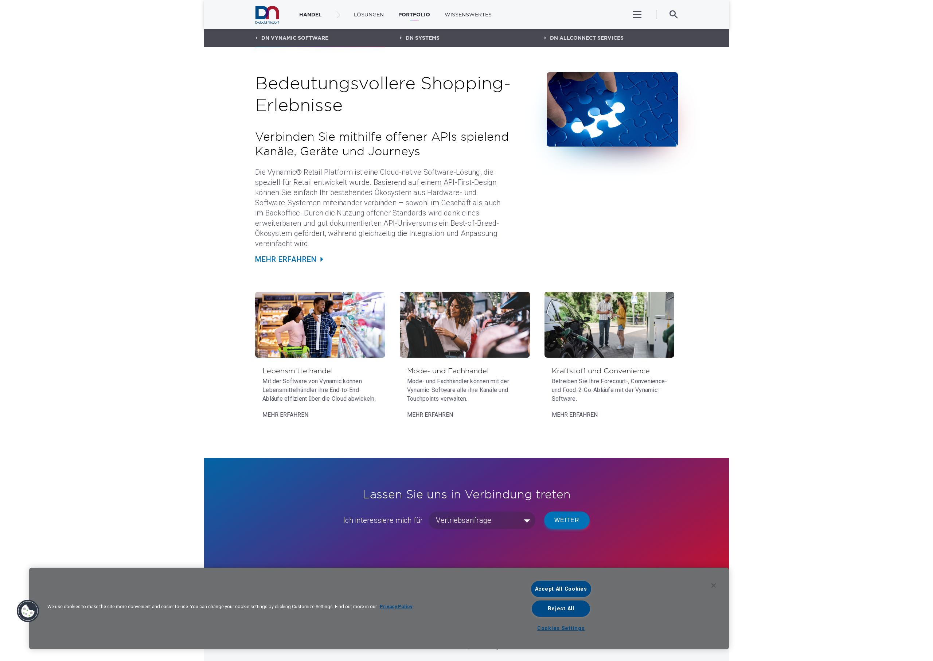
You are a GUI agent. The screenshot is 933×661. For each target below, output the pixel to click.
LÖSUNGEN (369, 14)
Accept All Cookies (561, 589)
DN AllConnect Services (587, 38)
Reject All (561, 609)
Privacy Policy (396, 606)
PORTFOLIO (414, 14)
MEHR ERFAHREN (286, 259)
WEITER (566, 520)
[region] (379, 608)
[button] (28, 611)
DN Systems (423, 38)
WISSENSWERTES (468, 14)
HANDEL (310, 14)
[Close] (714, 586)
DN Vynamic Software (294, 38)
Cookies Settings (561, 628)
